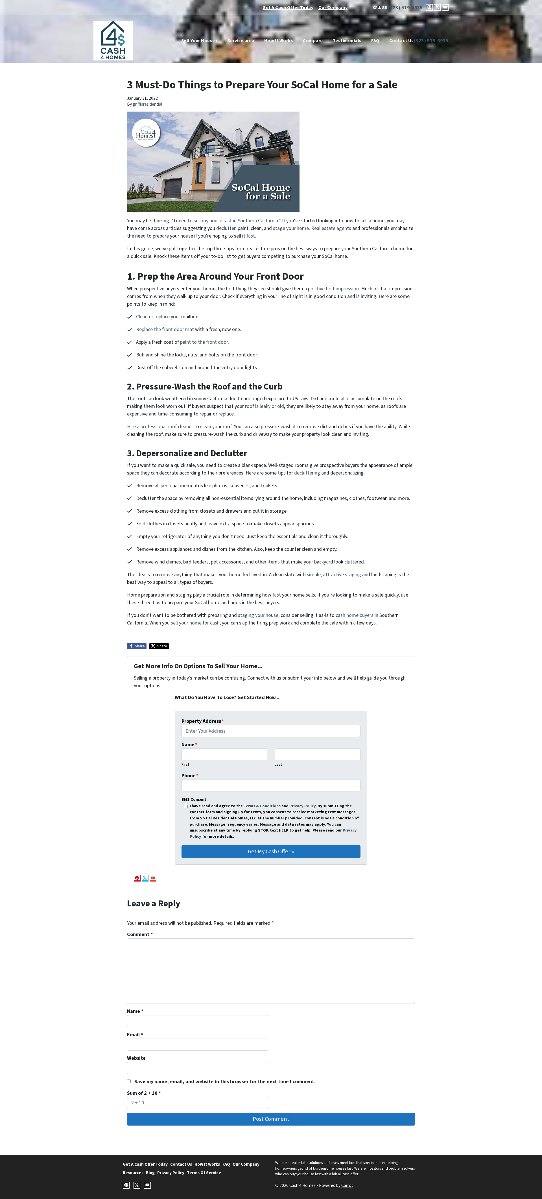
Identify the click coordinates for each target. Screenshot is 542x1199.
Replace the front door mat (165, 329)
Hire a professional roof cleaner (160, 426)
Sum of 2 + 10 (144, 1093)
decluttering (307, 472)
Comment (140, 934)
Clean (142, 316)
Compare (313, 41)
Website (136, 1058)
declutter (225, 228)
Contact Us (401, 41)
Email (135, 1034)
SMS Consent (194, 799)
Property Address (203, 721)
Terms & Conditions (262, 806)
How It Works (278, 41)
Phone (190, 775)
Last (278, 764)
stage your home (291, 228)
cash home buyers (354, 615)
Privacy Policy (302, 806)
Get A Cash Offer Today (288, 8)
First (185, 764)
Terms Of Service (204, 1173)
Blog (150, 1173)
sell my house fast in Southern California (235, 220)
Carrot (347, 1185)
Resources (133, 1173)
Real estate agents (331, 228)
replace (162, 316)
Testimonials (347, 41)
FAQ (375, 41)
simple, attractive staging (334, 574)
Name (189, 744)
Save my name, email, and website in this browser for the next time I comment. (225, 1081)
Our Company (333, 8)
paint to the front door (204, 342)
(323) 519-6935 (405, 7)
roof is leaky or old (264, 406)
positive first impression (333, 288)
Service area (241, 41)
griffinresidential (147, 104)
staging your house (258, 615)
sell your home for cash (195, 622)
